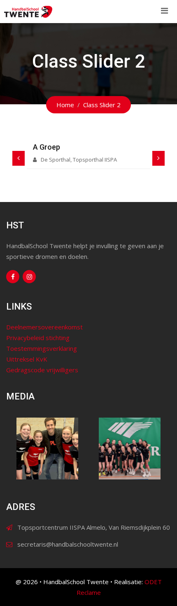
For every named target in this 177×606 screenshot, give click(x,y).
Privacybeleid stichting (38, 338)
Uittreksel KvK (26, 359)
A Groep (46, 147)
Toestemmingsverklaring (41, 348)
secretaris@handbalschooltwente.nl (67, 544)
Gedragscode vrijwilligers (42, 370)
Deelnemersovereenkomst (44, 327)
